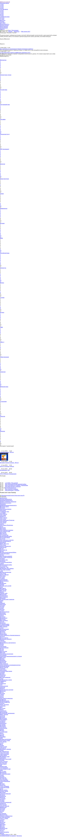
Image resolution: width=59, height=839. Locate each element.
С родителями (3, 731)
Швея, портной (4, 714)
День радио (3, 573)
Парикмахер (3, 723)
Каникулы (2, 785)
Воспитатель (3, 718)
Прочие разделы (4, 25)
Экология (2, 687)
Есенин (2, 811)
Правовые (2, 660)
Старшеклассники (5, 16)
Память (2, 644)
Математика (3, 772)
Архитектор (3, 710)
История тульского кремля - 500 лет (9, 462)
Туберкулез (3, 683)
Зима (1, 782)
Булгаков (2, 809)
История (2, 783)
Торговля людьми (4, 625)
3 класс (2, 6)
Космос (2, 551)
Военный (2, 717)
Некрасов (2, 797)
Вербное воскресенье (5, 572)
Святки (2, 563)
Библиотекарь (3, 712)
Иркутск (2, 825)
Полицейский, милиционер (7, 713)
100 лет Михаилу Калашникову (8, 473)
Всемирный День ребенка (7, 568)
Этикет (2, 608)
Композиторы (3, 814)
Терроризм (3, 504)
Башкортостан (3, 828)
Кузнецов (2, 795)
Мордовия (2, 824)
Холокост (2, 558)
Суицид (2, 610)
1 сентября (3, 512)
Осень (1, 788)
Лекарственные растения (6, 689)
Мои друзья (3, 590)
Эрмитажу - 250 (4, 567)
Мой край (2, 652)
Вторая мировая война (6, 536)
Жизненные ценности (6, 639)
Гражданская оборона (5, 509)
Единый (2, 760)
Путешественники (5, 817)
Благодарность (4, 597)
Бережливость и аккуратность (8, 642)
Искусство (3, 632)
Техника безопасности (6, 499)
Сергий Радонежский (5, 802)
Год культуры (3, 566)
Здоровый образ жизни (6, 671)
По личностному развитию (7, 599)
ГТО (1, 684)
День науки (3, 519)
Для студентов (4, 761)
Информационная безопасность (8, 505)
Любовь (2, 584)
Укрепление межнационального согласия (11, 656)
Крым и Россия (4, 667)
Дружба (2, 606)
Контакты (19, 835)
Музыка (2, 730)
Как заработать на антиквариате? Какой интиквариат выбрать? (16, 48)
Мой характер (3, 626)
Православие (3, 634)
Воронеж (2, 827)
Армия (2, 750)
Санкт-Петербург (4, 832)
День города (3, 764)
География (2, 736)
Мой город (3, 657)
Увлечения (3, 613)
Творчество (3, 614)
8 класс (2, 14)
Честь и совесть (4, 637)
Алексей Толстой (4, 806)
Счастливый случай (5, 769)
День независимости (5, 541)
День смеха (3, 545)
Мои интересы (4, 620)
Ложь (1, 587)
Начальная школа (4, 3)
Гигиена (2, 776)
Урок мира (3, 576)
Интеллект (3, 619)
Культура (2, 636)
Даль (1, 812)
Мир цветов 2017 (25, 31)
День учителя (3, 517)
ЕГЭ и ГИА (3, 771)
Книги (1, 733)
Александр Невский (5, 793)
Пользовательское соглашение (8, 835)
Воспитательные (4, 629)
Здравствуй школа (4, 553)
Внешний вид (3, 618)
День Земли (3, 522)
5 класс (2, 10)
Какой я (2, 592)
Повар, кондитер (4, 704)
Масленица (3, 529)
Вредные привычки (5, 677)
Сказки (2, 775)
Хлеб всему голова (5, 740)
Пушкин (2, 799)
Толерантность (4, 595)
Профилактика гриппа (6, 679)
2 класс (2, 5)
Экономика (3, 757)
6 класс (2, 11)
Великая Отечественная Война (8, 552)
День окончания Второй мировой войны (15, 484)
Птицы (2, 697)
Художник (2, 724)
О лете (1, 743)
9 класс (2, 15)
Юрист (2, 709)
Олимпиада (3, 681)
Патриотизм (3, 661)
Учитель (2, 703)
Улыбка (2, 745)
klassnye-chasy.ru (5, 834)
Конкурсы (2, 20)
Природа (2, 688)
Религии (2, 609)
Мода (1, 744)
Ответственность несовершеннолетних (10, 665)
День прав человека (5, 569)
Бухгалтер (2, 708)
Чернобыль (3, 542)
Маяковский (3, 807)
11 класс (2, 19)
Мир (1, 602)
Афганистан (3, 547)
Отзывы (2, 21)
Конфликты (3, 583)
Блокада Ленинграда (5, 546)
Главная (10, 31)
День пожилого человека (11, 489)
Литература (3, 777)
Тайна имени (3, 755)
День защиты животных (6, 698)
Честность (2, 616)
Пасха (1, 526)
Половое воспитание (5, 739)
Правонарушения (4, 666)
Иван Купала (3, 533)
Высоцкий (3, 792)
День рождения (4, 780)
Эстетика (2, 605)
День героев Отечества (6, 557)
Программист (3, 719)
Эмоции (2, 640)
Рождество (3, 527)
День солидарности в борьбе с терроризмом (16, 485)
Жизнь (1, 582)
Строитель (3, 720)
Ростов (2, 830)
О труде (2, 734)
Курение (2, 673)
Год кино (2, 577)
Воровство (3, 623)
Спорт (1, 678)
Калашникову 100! (5, 470)
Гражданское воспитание (6, 653)
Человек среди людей (5, 585)
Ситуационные (4, 767)
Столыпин (3, 798)
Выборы (2, 658)
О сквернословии (4, 624)
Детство (2, 621)
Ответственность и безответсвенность (10, 635)
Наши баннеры (4, 26)
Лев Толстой (3, 804)
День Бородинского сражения (13, 486)
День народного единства (7, 540)
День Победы (3, 514)
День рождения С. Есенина (12, 490)
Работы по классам (5, 1)
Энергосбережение (5, 781)
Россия (2, 650)
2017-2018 (2, 23)
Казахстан (2, 822)
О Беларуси (3, 748)
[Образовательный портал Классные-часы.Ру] (12, 495)
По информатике (4, 751)
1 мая (1, 571)
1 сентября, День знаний (11, 482)
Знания (2, 729)
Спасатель (2, 705)
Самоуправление (4, 754)
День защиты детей (5, 531)
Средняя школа (4, 9)
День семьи (3, 515)
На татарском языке (5, 774)
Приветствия (3, 766)
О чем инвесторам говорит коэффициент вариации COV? (15, 52)
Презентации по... (4, 24)
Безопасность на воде (5, 503)
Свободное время (4, 787)
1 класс (2, 4)
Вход (9, 30)
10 (0, 131)
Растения (2, 693)
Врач (1, 707)
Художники (3, 813)
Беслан (2, 548)
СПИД (2, 682)
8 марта (2, 524)
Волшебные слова (4, 756)
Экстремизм (3, 655)
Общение (2, 603)
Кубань (2, 821)
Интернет (2, 507)
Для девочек (3, 741)
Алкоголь (2, 676)
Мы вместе (3, 588)
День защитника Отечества (7, 520)
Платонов (2, 808)
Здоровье (2, 672)
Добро (1, 600)
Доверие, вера (3, 593)
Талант (2, 645)
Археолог (2, 715)
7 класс (2, 13)
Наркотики (3, 675)
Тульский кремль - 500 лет (7, 452)
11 (0, 133)
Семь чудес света (4, 752)
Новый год (3, 516)
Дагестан (2, 829)
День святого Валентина (6, 525)
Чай (1, 765)
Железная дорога (4, 506)
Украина (2, 823)
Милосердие (3, 594)
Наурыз (2, 554)
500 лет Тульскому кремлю (7, 466)
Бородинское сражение (6, 556)
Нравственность (4, 580)
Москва (2, 735)
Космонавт (3, 725)
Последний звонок (5, 537)
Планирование (4, 27)
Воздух (2, 692)
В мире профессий (5, 702)
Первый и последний (5, 759)
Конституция (3, 651)
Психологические (4, 611)
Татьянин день (4, 559)
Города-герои (3, 746)
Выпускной (3, 532)
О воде (2, 696)
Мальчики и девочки (5, 749)
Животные (3, 691)
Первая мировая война (6, 564)
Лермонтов (3, 803)
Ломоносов (3, 796)
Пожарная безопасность (6, 500)
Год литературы (4, 535)
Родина (2, 649)
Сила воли (3, 641)
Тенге (1, 770)
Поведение (3, 604)
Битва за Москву (4, 574)
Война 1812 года (4, 543)
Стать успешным (4, 786)
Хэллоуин (2, 538)
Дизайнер (2, 722)
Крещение (2, 561)
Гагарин (2, 801)
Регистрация (15, 30)
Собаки (2, 694)
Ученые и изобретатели (6, 816)
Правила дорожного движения (8, 501)
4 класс (2, 8)
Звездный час (3, 550)
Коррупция (3, 662)
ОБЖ (1, 738)
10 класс (2, 18)
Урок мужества (4, 663)
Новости (2, 29)
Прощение (3, 598)
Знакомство (3, 630)
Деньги (2, 615)
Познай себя (3, 589)
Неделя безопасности (10, 487)
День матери (3, 521)
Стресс (2, 627)
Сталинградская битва (6, 562)
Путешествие (3, 762)
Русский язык (3, 778)
